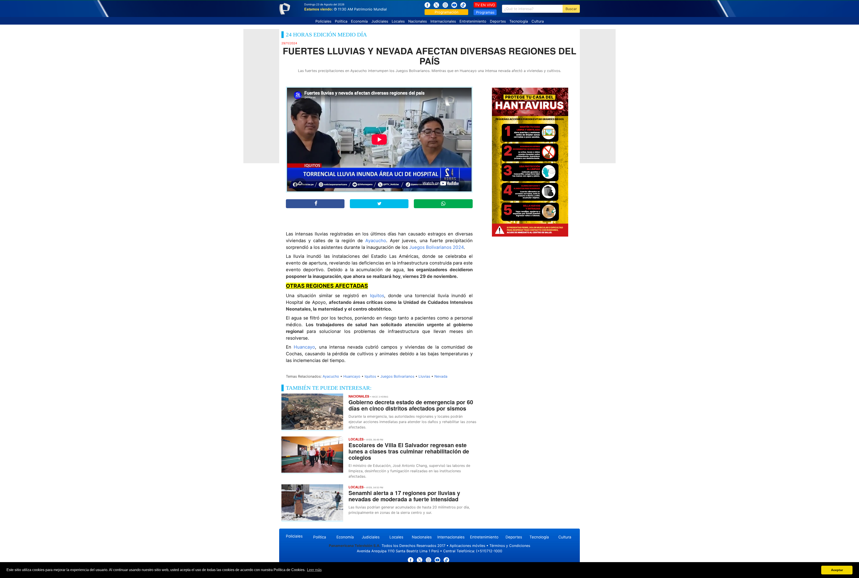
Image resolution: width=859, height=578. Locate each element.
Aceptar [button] (837, 570)
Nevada (440, 376)
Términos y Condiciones (509, 545)
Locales (398, 21)
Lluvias (424, 376)
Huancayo (304, 347)
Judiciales (379, 21)
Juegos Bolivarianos (397, 376)
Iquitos (377, 295)
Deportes (498, 21)
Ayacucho (375, 240)
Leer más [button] (314, 570)
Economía (359, 21)
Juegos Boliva (424, 247)
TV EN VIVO (485, 5)
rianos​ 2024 (451, 247)
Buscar (571, 8)
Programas (485, 12)
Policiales (323, 21)
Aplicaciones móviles (467, 545)
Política (341, 21)
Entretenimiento (472, 21)
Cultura (538, 21)
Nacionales (417, 21)
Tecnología (518, 21)
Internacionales (443, 21)
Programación (446, 12)
